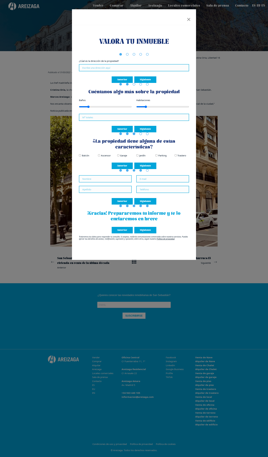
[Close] (189, 18)
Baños (82, 100)
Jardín (142, 155)
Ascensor (106, 155)
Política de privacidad (165, 239)
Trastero (181, 155)
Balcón (85, 155)
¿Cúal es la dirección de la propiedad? (99, 60)
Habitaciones (143, 100)
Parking (162, 155)
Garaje (123, 155)
